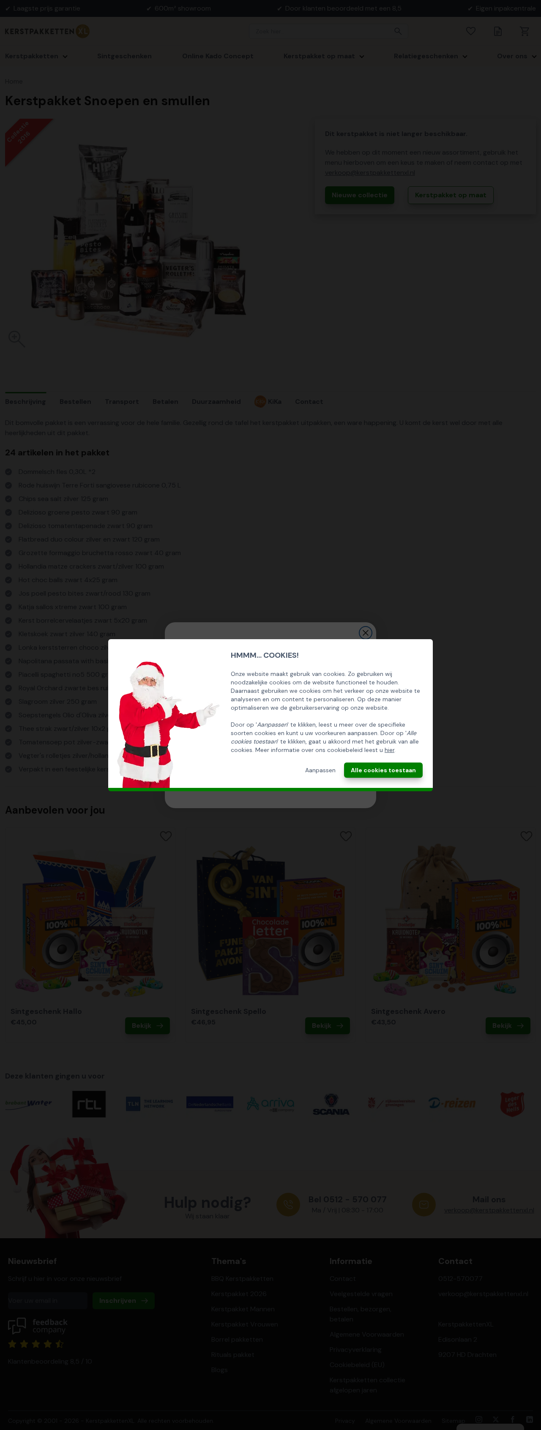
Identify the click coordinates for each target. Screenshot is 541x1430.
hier (389, 750)
